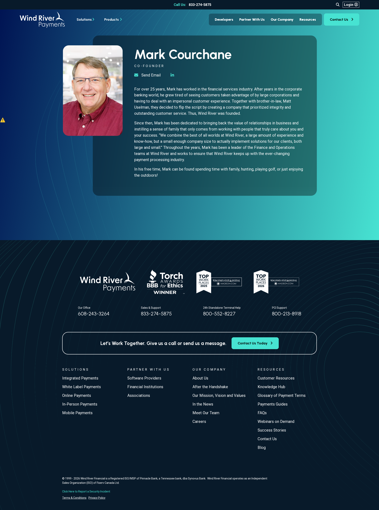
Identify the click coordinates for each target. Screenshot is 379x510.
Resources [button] (307, 19)
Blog (262, 447)
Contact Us (339, 19)
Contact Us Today (252, 343)
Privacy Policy (96, 497)
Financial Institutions (145, 386)
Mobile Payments (77, 412)
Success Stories (272, 430)
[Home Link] (42, 19)
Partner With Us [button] (252, 19)
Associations (138, 395)
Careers (199, 421)
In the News (202, 404)
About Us (200, 378)
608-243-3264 (94, 314)
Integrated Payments (80, 378)
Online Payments (76, 395)
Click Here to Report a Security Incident (86, 491)
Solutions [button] (84, 19)
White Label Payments (81, 386)
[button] (338, 5)
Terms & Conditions (74, 497)
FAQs (262, 412)
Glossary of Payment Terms (282, 395)
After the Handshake (210, 386)
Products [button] (111, 19)
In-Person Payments (79, 404)
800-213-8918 (286, 314)
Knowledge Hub (271, 386)
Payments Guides (273, 404)
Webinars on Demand (276, 421)
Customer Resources (276, 378)
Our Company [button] (282, 19)
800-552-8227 (219, 314)
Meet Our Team (205, 412)
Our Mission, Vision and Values (219, 395)
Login (348, 5)
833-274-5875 (192, 5)
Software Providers (144, 378)
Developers (224, 19)
